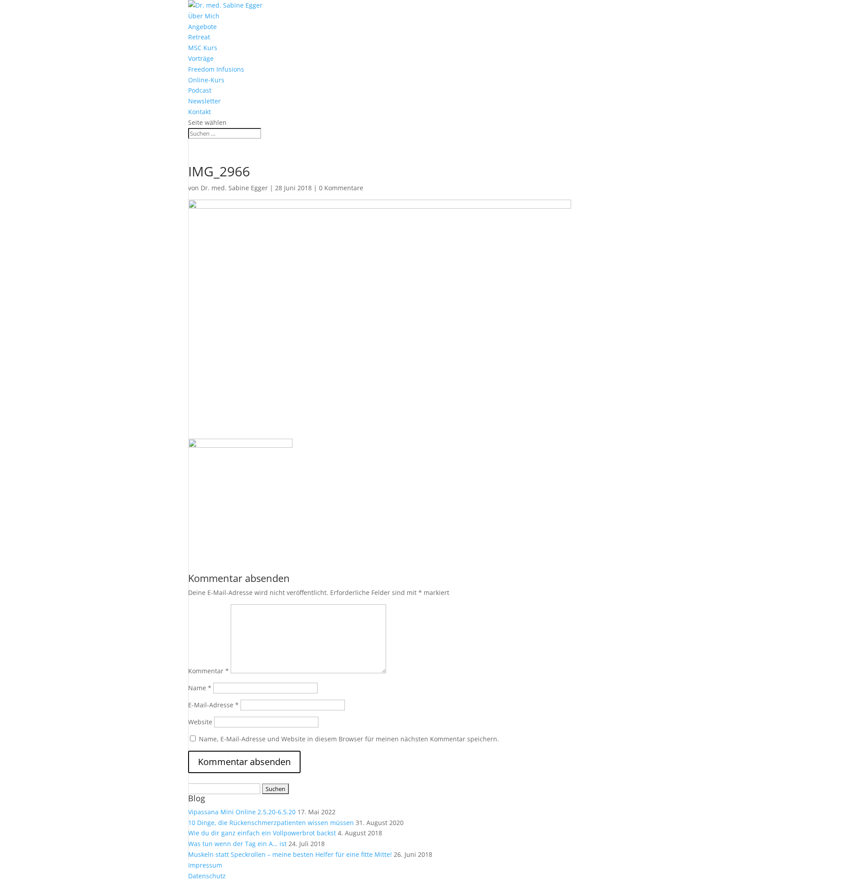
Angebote (202, 26)
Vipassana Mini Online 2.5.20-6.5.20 (242, 812)
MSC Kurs (202, 47)
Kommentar (208, 671)
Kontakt (199, 111)
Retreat (199, 37)
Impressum (205, 865)
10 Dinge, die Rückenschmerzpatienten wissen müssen (271, 822)
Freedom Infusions (216, 69)
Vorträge (201, 58)
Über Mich (203, 16)
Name (199, 688)
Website (200, 722)
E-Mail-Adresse (213, 705)
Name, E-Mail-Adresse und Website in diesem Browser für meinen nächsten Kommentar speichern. (349, 739)
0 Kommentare (341, 188)
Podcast (199, 90)
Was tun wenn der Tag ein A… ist (237, 843)
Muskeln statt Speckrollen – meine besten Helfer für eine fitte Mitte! (290, 854)
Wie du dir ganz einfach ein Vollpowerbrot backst (262, 833)
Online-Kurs (206, 80)
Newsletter (204, 101)
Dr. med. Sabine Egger (234, 188)
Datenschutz (207, 876)
